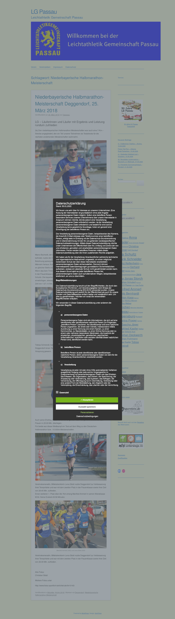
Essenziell (64, 393)
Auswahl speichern (87, 407)
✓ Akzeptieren (87, 400)
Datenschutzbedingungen (87, 416)
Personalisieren (87, 412)
